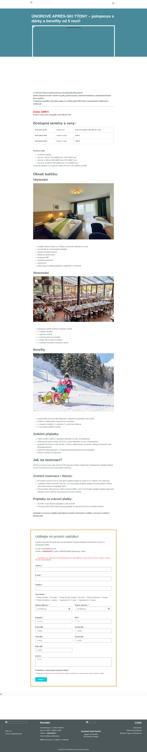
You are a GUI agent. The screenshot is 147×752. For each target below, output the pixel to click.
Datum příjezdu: (42, 605)
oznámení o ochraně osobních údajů (56, 673)
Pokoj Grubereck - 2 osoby (97, 597)
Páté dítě (38, 646)
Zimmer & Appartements (13, 734)
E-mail (38, 575)
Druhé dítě (79, 627)
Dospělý (39, 617)
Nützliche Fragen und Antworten (131, 733)
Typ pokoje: (40, 594)
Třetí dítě (38, 637)
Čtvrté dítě (79, 637)
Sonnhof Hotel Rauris (91, 731)
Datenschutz (137, 728)
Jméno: (38, 566)
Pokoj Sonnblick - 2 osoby (47, 600)
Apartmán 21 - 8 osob (87, 600)
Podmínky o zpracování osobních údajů (51, 670)
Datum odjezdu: (81, 605)
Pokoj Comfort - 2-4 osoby (47, 597)
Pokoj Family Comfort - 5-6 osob (72, 597)
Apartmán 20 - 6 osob (68, 600)
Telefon (38, 585)
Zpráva (38, 656)
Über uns (8, 731)
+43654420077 (47, 551)
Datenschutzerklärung (134, 730)
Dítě (77, 617)
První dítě (39, 627)
